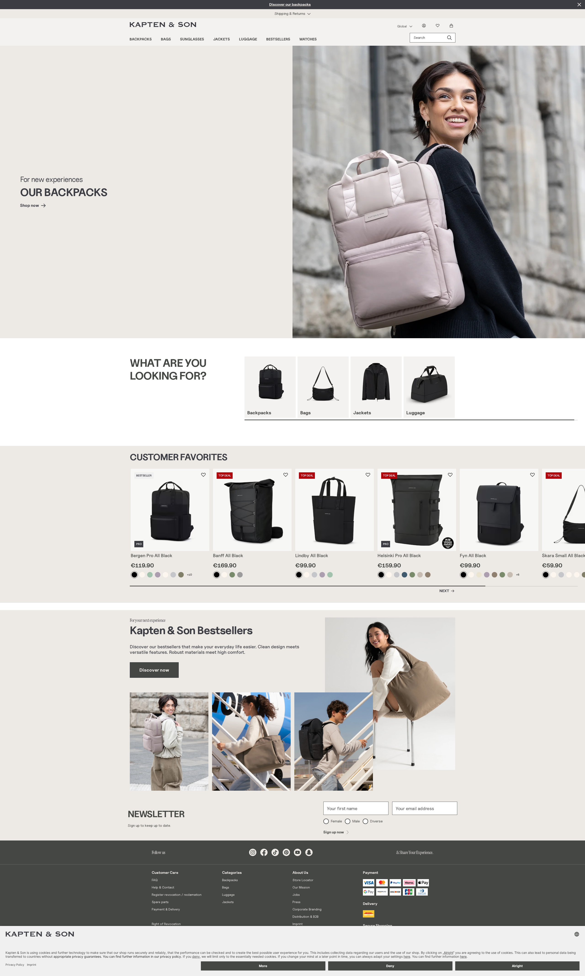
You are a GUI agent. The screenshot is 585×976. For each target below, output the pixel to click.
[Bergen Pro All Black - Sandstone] (142, 574)
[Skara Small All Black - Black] (546, 574)
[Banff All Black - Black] (217, 574)
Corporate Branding (307, 909)
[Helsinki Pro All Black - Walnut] (428, 574)
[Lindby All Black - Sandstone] (307, 574)
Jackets (221, 39)
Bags (166, 39)
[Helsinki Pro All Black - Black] (381, 574)
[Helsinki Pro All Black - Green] (412, 574)
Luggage (248, 39)
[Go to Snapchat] (309, 852)
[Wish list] (438, 25)
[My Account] (425, 25)
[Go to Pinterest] (286, 852)
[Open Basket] (452, 25)
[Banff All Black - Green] (232, 574)
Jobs (296, 894)
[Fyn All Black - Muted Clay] (487, 574)
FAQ (155, 880)
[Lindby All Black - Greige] (315, 574)
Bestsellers (278, 39)
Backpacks (141, 39)
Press (296, 902)
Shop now (29, 205)
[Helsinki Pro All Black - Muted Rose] (420, 574)
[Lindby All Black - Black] (299, 574)
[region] (415, 388)
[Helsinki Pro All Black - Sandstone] (389, 574)
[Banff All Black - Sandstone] (225, 574)
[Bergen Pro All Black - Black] (135, 574)
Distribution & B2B (305, 916)
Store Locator (302, 880)
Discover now (154, 670)
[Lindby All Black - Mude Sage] (330, 574)
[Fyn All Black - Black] (464, 574)
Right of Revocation (166, 924)
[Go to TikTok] (275, 852)
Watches (308, 39)
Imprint (297, 924)
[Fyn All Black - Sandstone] (471, 574)
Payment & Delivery (166, 909)
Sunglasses (192, 39)
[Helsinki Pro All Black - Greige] (397, 574)
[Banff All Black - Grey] (240, 574)
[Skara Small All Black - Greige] (561, 574)
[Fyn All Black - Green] (502, 574)
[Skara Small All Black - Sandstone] (554, 574)
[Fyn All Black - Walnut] (495, 574)
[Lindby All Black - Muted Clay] (322, 574)
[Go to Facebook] (264, 852)
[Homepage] (164, 25)
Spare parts (160, 902)
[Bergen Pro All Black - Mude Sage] (150, 574)
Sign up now (333, 832)
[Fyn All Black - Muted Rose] (510, 574)
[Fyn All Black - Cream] (479, 574)
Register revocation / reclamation (177, 894)
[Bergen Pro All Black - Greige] (173, 574)
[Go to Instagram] (252, 852)
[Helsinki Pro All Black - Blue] (405, 574)
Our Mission (301, 887)
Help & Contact (163, 887)
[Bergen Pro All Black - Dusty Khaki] (181, 574)
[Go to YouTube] (297, 852)
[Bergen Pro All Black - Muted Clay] (158, 574)
